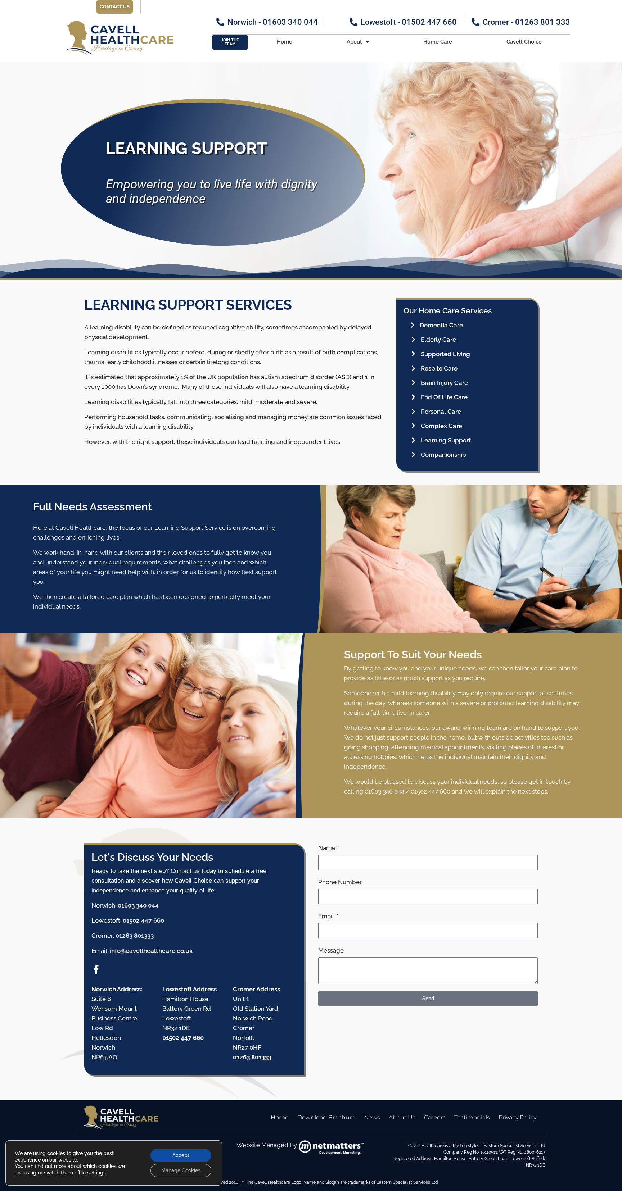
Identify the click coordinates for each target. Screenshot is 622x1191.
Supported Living (445, 354)
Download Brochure (326, 1117)
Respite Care (439, 368)
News (372, 1117)
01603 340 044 (138, 905)
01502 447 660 (143, 920)
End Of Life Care (444, 397)
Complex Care (441, 425)
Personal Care (441, 411)
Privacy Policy (517, 1117)
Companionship (443, 454)
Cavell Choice (524, 41)
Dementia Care (441, 325)
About (354, 41)
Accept (180, 1155)
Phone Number (340, 882)
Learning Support (446, 440)
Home (284, 41)
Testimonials (472, 1117)
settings (96, 1173)
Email (326, 916)
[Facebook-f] (95, 969)
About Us (402, 1117)
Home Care (437, 41)
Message (331, 950)
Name (327, 847)
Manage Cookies (180, 1170)
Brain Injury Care (444, 382)
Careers (435, 1117)
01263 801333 (135, 935)
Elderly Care (438, 339)
